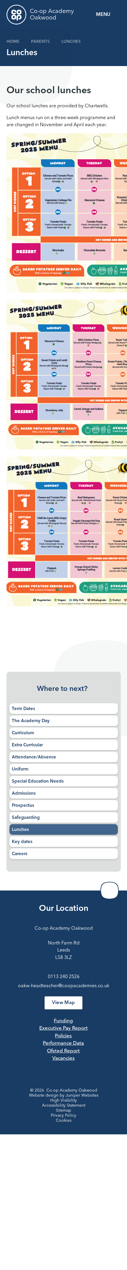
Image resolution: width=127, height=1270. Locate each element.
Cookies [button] (63, 1120)
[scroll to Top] (109, 890)
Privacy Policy (63, 1115)
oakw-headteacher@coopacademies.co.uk (63, 986)
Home (12, 42)
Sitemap (63, 1110)
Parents (40, 42)
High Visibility (63, 1100)
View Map (63, 1002)
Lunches (71, 42)
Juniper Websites (82, 1095)
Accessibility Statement (63, 1105)
